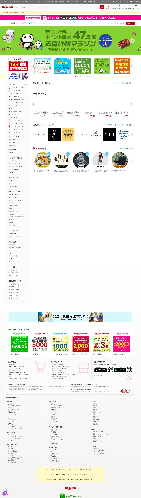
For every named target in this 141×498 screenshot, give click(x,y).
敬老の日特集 (12, 152)
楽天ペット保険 (12, 479)
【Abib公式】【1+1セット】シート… (39, 191)
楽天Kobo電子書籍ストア (14, 422)
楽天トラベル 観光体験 (56, 422)
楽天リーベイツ (12, 438)
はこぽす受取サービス (14, 289)
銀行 (49, 1)
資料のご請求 (65, 366)
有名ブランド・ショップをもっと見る (119, 150)
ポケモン (11, 180)
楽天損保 (10, 470)
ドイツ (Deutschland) (98, 470)
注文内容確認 (13, 378)
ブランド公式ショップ (14, 163)
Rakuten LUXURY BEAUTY (16, 166)
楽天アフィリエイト (56, 454)
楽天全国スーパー (12, 436)
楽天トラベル (54, 420)
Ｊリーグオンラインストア (15, 443)
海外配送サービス (13, 298)
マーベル (11, 175)
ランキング (12, 1)
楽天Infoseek (54, 451)
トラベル (34, 1)
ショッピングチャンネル (15, 214)
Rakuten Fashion (13, 169)
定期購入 (11, 219)
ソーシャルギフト (13, 275)
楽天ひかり (53, 447)
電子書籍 (61, 1)
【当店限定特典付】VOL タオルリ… (71, 191)
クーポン (11, 203)
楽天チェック (96, 455)
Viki (51, 468)
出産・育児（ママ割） (14, 272)
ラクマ (67, 1)
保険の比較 (11, 477)
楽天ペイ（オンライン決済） (15, 453)
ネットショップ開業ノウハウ (59, 372)
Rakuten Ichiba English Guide (16, 366)
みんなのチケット (55, 475)
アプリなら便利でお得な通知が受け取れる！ (105, 364)
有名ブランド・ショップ (15, 161)
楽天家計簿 (96, 441)
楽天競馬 (53, 436)
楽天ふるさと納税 (13, 211)
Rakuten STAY (54, 426)
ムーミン (11, 183)
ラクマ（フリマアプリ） (15, 236)
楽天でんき (96, 420)
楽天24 (80, 1)
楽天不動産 (96, 440)
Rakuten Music (54, 473)
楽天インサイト (97, 457)
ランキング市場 (13, 256)
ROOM (10, 259)
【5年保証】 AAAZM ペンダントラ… (124, 191)
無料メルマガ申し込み (14, 370)
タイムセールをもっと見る (123, 203)
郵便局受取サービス (14, 286)
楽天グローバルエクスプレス (15, 445)
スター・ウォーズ (13, 177)
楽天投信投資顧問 (12, 468)
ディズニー (11, 172)
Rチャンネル (54, 466)
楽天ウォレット (12, 467)
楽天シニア (96, 427)
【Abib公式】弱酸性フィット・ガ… (81, 191)
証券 (45, 1)
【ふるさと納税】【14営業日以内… (113, 191)
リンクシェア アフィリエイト (58, 456)
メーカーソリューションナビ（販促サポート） (64, 374)
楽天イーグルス (55, 477)
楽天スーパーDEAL (14, 194)
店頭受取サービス (13, 295)
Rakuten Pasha (97, 453)
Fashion (28, 1)
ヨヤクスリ (96, 424)
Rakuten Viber (54, 460)
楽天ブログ (53, 458)
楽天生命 (10, 472)
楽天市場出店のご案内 (57, 364)
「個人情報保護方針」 (33, 389)
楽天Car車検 (96, 436)
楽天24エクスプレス (89, 1)
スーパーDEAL (21, 1)
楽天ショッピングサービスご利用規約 (18, 374)
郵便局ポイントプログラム (16, 292)
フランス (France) (97, 468)
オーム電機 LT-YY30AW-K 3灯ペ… (60, 191)
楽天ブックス (11, 420)
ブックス (54, 1)
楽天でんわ (53, 449)
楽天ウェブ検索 (55, 453)
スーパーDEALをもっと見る (122, 83)
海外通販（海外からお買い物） (17, 217)
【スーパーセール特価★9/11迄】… (49, 191)
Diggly (10, 261)
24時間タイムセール (14, 197)
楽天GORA (53, 431)
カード (41, 1)
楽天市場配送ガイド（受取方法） (17, 372)
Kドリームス (54, 438)
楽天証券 (10, 465)
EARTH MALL (12, 233)
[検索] (102, 7)
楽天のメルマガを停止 (23, 378)
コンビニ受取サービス (14, 284)
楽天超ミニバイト (97, 458)
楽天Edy (10, 457)
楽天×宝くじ (54, 434)
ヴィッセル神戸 (55, 478)
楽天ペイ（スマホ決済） (14, 455)
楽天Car (95, 434)
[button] (114, 7)
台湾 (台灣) (96, 465)
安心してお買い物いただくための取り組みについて (84, 389)
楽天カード (11, 451)
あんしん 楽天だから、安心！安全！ (125, 391)
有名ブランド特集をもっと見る (121, 232)
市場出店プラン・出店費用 (59, 368)
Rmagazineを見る (125, 257)
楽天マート (11, 434)
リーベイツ (73, 1)
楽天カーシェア (55, 429)
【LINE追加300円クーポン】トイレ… (92, 191)
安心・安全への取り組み (15, 368)
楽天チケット (54, 471)
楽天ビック (99, 1)
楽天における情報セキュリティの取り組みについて (84, 384)
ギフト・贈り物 (13, 270)
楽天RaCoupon (12, 441)
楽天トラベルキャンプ (56, 424)
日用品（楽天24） (13, 205)
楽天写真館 (96, 438)
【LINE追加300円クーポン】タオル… (103, 191)
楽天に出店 (130, 1)
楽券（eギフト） (13, 225)
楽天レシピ (96, 431)
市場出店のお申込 (56, 366)
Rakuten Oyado (55, 427)
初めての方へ (12, 364)
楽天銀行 (10, 463)
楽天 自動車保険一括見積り (15, 474)
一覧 (26, 84)
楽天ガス (95, 422)
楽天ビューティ (97, 429)
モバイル (4, 1)
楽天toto (53, 433)
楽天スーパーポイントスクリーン (101, 451)
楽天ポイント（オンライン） (59, 376)
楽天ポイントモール (98, 450)
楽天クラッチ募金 (98, 375)
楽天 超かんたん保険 (13, 475)
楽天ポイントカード (98, 448)
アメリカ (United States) (99, 467)
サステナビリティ (98, 377)
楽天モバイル (54, 446)
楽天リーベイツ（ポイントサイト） (18, 200)
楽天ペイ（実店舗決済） (58, 378)
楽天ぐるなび (96, 433)
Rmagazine (12, 244)
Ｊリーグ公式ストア (14, 186)
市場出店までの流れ (57, 370)
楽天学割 (11, 222)
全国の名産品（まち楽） (15, 247)
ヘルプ (137, 1)
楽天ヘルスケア (97, 426)
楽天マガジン (54, 470)
